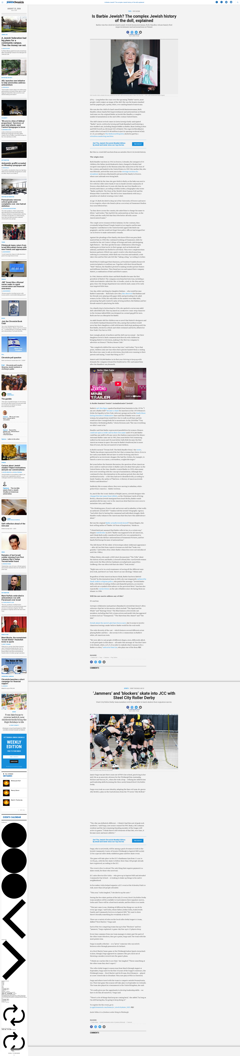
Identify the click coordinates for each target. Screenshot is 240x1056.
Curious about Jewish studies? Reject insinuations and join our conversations (14, 467)
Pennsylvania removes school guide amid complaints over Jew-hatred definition (14, 203)
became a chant (113, 410)
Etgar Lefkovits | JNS (8, 602)
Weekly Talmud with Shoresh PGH (8, 992)
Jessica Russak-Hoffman (9, 208)
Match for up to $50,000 (8, 688)
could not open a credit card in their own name (108, 432)
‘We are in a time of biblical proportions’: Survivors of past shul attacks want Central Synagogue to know (13, 124)
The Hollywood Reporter (114, 134)
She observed (127, 293)
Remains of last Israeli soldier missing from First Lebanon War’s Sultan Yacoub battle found (13, 558)
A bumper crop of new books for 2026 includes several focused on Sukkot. (14, 729)
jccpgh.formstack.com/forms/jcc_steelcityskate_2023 (110, 1007)
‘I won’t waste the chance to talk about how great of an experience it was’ (14, 255)
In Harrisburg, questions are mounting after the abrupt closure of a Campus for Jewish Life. (14, 52)
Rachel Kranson (7, 472)
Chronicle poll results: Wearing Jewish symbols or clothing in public (12, 367)
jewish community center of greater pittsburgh (112, 1022)
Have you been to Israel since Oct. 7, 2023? (13, 360)
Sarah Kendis (10, 395)
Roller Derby (94, 1022)
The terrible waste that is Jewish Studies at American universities (11, 491)
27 (5, 990)
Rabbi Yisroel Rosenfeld (13, 519)
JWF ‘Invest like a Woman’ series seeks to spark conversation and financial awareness (13, 285)
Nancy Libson (15, 790)
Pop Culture (114, 657)
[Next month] (14, 980)
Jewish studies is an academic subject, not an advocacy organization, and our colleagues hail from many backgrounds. (13, 476)
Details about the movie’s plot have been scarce (108, 623)
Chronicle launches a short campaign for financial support (13, 681)
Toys (100, 657)
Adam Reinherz (6, 251)
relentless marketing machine (101, 136)
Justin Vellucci (135, 709)
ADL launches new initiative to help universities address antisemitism (13, 83)
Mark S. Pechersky (16, 800)
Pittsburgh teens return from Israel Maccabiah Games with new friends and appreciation (14, 247)
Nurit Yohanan (6, 644)
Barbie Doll (94, 657)
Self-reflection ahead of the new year (13, 525)
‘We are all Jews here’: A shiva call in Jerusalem (11, 418)
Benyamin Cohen (7, 129)
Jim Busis (5, 686)
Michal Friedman (17, 472)
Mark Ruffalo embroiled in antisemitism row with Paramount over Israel (13, 598)
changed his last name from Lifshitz (103, 496)
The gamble (7, 399)
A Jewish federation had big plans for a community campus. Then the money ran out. (14, 42)
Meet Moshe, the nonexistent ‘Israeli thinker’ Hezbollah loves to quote (14, 639)
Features (106, 657)
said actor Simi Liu (110, 647)
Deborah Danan (7, 563)
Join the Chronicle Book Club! (12, 322)
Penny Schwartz (14, 725)
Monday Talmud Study (6, 1028)
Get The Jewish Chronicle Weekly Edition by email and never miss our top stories (109, 144)
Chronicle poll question (11, 357)
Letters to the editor (14, 439)
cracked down (104, 589)
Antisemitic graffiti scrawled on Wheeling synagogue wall (14, 164)
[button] (237, 2)
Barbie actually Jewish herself (117, 523)
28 (5, 1001)
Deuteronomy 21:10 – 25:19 (9, 528)
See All (22, 810)
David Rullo (6, 87)
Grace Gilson (6, 48)
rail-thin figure (102, 408)
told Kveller (100, 532)
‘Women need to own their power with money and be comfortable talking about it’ (14, 294)
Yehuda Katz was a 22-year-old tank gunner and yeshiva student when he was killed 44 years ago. (14, 567)
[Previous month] (14, 938)
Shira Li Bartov (135, 34)
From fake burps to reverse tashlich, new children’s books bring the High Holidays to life (14, 718)
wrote (139, 450)
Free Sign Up (138, 144)
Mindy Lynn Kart (16, 780)
